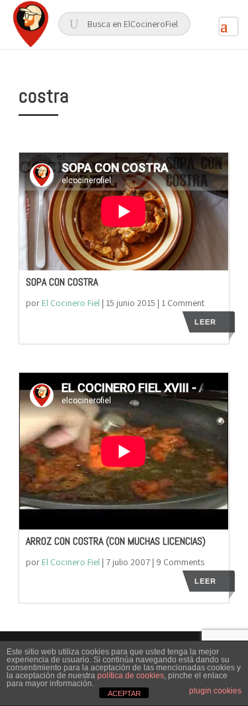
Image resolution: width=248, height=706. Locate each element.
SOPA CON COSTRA (62, 282)
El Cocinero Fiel (71, 303)
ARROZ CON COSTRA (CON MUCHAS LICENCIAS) (116, 541)
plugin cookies (215, 690)
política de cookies (130, 675)
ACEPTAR (124, 693)
